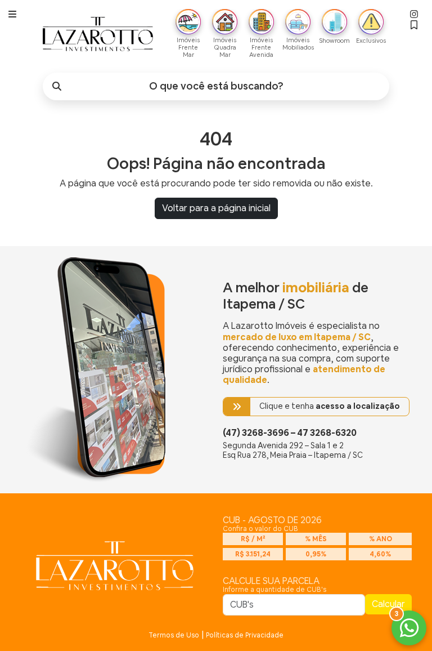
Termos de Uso (173, 635)
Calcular (388, 604)
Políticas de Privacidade (245, 635)
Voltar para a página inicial (216, 208)
